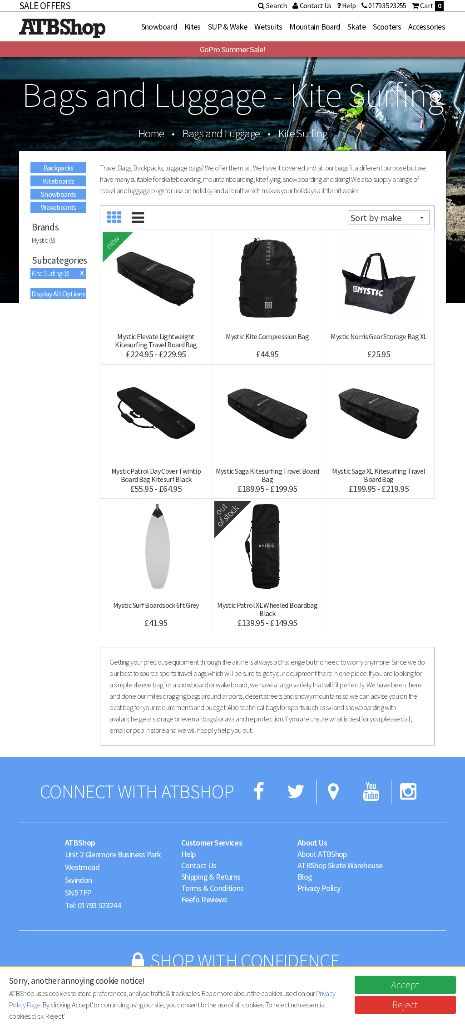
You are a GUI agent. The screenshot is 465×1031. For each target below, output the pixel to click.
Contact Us (199, 865)
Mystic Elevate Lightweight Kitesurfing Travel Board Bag (156, 340)
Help (188, 854)
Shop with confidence (244, 960)
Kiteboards (58, 180)
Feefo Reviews (204, 899)
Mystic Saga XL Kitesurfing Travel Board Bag (378, 475)
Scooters (387, 26)
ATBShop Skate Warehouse (339, 865)
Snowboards (58, 194)
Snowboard (159, 26)
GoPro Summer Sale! (232, 49)
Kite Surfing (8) (50, 273)
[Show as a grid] (114, 217)
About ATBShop (322, 854)
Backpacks (59, 167)
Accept (405, 984)
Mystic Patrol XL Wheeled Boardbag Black (267, 609)
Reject (405, 1004)
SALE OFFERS (44, 5)
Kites (192, 26)
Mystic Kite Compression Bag (267, 336)
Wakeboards (58, 207)
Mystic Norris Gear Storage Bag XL (378, 336)
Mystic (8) (43, 240)
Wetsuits (268, 26)
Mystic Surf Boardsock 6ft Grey (156, 605)
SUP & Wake (227, 26)
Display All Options (58, 293)
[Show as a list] (137, 217)
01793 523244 (99, 905)
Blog (304, 876)
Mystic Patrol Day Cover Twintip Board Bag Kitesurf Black (156, 475)
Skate (356, 26)
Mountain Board (314, 26)
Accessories (426, 26)
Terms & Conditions (212, 888)
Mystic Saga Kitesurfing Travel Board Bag (267, 475)
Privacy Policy (318, 888)
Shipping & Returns (210, 876)
